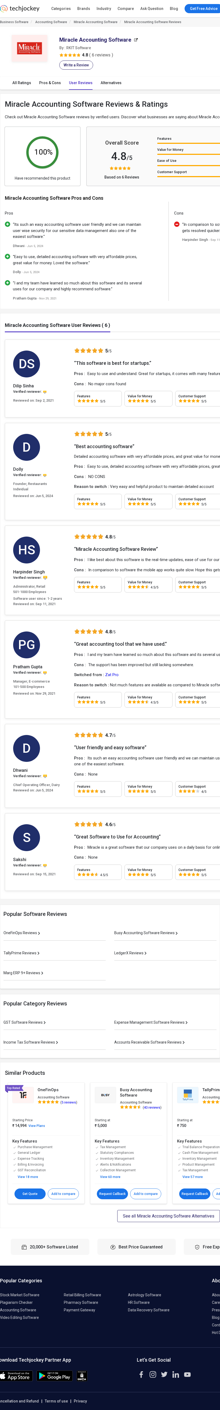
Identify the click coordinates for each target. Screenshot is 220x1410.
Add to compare (63, 1194)
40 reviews (152, 1107)
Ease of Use (167, 161)
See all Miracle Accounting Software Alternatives (168, 1216)
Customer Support (172, 172)
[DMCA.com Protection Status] (81, 1380)
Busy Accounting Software (136, 1092)
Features (164, 139)
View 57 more (192, 1177)
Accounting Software (51, 22)
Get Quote (30, 1194)
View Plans (36, 1126)
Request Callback (112, 1194)
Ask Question (151, 8)
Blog (174, 8)
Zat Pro (112, 674)
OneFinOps (48, 1089)
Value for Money (170, 150)
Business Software (14, 22)
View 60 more (110, 1177)
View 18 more (28, 1177)
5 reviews (68, 1102)
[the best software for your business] (19, 11)
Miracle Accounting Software (96, 22)
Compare (126, 8)
